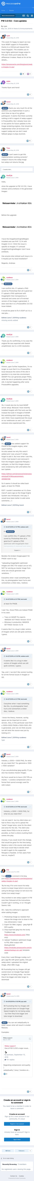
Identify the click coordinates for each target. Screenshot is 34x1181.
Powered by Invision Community (17, 1178)
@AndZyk (8, 284)
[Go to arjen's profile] (3, 82)
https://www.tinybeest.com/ (15, 935)
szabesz (22, 527)
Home (3, 10)
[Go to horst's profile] (3, 103)
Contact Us (13, 1176)
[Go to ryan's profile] (3, 37)
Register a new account (17, 1124)
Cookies (21, 1176)
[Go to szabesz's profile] (3, 278)
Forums (11, 10)
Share (8, 1150)
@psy (4, 1022)
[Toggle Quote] (4, 527)
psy (22, 1001)
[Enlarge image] (17, 203)
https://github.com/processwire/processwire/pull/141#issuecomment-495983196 (17, 476)
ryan (5, 26)
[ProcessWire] (10, 4)
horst (22, 599)
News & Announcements (23, 29)
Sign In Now (17, 1139)
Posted (12, 38)
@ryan (5, 108)
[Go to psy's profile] (3, 871)
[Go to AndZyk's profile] (3, 176)
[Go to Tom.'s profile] (3, 149)
